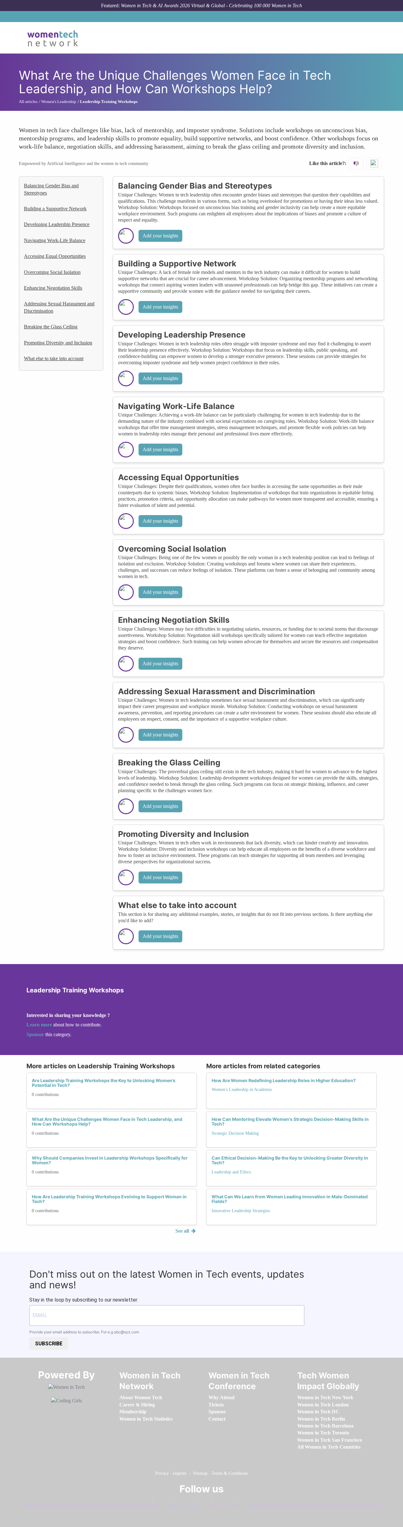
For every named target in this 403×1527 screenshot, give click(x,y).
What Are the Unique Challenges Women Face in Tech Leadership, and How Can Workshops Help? (107, 1121)
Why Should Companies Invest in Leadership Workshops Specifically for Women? (110, 1160)
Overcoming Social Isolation (52, 272)
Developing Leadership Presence (56, 224)
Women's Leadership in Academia (242, 1089)
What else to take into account (53, 358)
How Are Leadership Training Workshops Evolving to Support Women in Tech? (109, 1199)
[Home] (54, 38)
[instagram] (200, 1503)
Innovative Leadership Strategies (241, 1210)
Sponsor (35, 1034)
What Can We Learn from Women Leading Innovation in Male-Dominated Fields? (290, 1199)
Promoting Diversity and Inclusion (58, 342)
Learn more (39, 1024)
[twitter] (220, 1503)
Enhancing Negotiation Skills (53, 288)
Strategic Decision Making (235, 1133)
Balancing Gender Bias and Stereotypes (51, 189)
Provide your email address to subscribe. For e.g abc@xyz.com (84, 1332)
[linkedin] (181, 1503)
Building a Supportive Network (55, 208)
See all (182, 1231)
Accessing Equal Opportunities (55, 256)
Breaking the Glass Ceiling (50, 326)
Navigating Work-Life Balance (54, 240)
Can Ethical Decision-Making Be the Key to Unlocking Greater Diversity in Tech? (290, 1160)
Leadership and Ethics (231, 1172)
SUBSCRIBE (48, 1344)
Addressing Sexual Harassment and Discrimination (59, 307)
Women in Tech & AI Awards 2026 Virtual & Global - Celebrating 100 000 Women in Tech (211, 5)
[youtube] (240, 1503)
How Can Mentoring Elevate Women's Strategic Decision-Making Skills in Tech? (290, 1121)
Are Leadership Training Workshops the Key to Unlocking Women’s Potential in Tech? (103, 1083)
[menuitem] (140, 1397)
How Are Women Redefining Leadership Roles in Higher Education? (284, 1080)
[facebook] (161, 1503)
